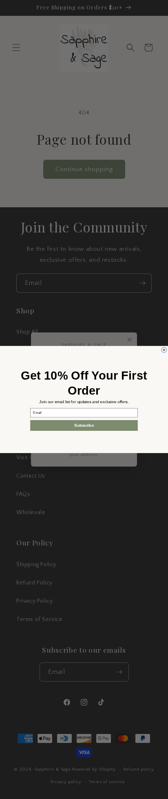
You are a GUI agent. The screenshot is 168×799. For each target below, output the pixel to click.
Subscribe (84, 425)
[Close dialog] (164, 349)
